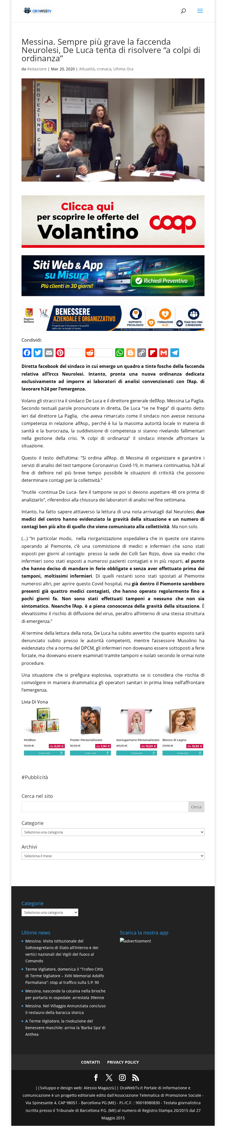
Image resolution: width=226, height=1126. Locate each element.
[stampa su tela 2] (113, 752)
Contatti (90, 1062)
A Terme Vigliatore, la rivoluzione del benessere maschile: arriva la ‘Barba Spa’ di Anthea (65, 1027)
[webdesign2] (113, 296)
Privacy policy (123, 1062)
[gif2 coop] (113, 244)
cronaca (104, 68)
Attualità (87, 68)
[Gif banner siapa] (113, 327)
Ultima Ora (123, 68)
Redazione (37, 68)
